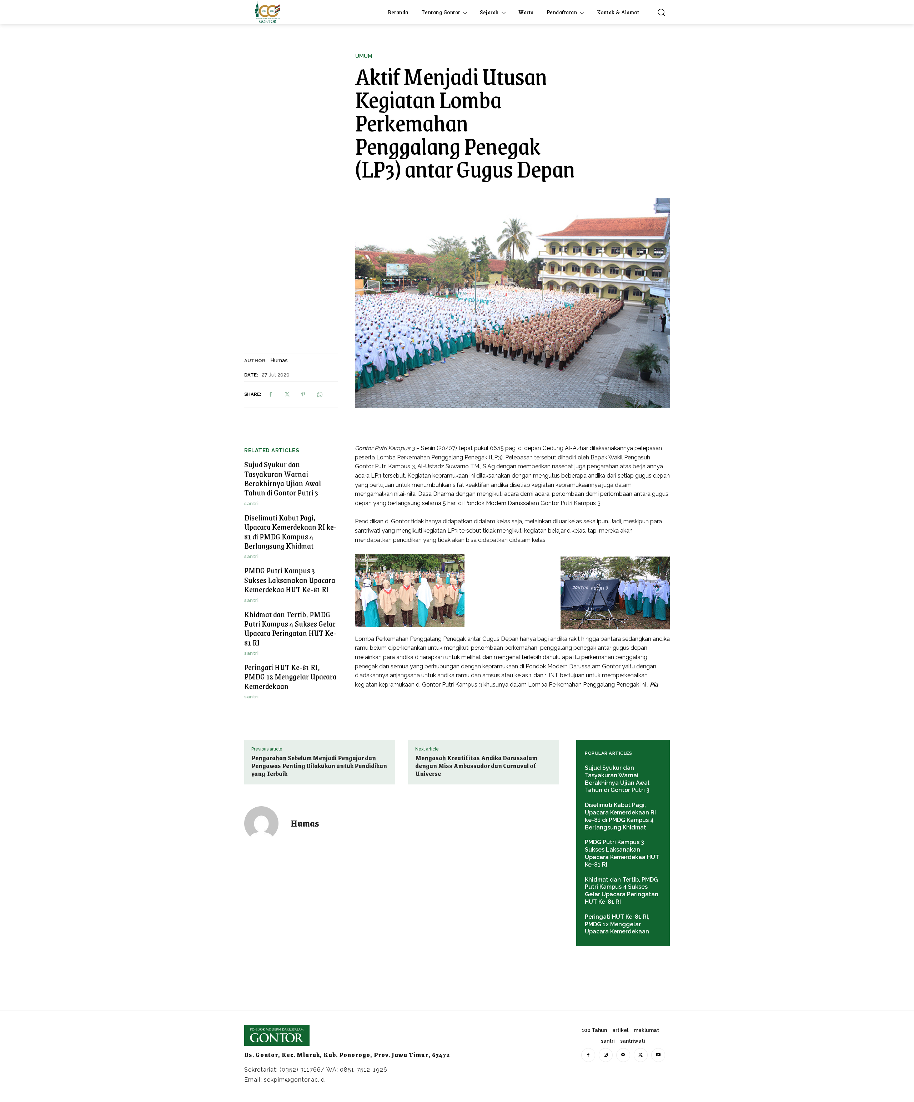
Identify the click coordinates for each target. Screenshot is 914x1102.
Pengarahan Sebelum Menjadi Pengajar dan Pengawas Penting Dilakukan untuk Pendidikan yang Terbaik (319, 765)
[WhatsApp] (319, 394)
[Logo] (267, 12)
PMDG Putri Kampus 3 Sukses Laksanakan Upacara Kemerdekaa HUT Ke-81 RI (289, 579)
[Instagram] (606, 1055)
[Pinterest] (303, 394)
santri (251, 503)
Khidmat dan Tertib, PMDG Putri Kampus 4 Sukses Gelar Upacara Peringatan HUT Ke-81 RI (290, 628)
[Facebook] (270, 394)
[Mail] (623, 1055)
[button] (661, 12)
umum (363, 56)
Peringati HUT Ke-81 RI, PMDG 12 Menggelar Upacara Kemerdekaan (290, 676)
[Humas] (265, 823)
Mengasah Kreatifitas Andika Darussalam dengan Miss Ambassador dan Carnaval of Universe (476, 765)
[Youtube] (658, 1055)
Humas (279, 360)
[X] (287, 394)
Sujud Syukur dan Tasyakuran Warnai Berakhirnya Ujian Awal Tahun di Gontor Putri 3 (282, 478)
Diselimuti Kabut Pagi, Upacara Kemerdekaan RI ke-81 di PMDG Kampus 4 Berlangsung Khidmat (290, 531)
